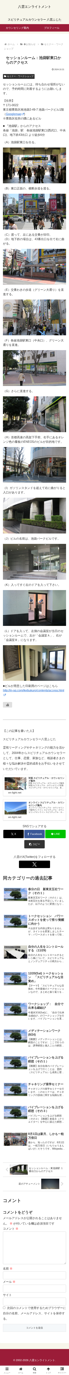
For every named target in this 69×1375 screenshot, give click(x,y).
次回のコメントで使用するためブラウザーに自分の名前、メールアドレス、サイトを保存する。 (34, 1313)
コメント (10, 1228)
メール (9, 1281)
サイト (7, 1295)
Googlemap (13, 114)
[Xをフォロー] (34, 864)
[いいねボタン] (7, 705)
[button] (34, 844)
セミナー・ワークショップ (20, 76)
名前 (8, 1268)
